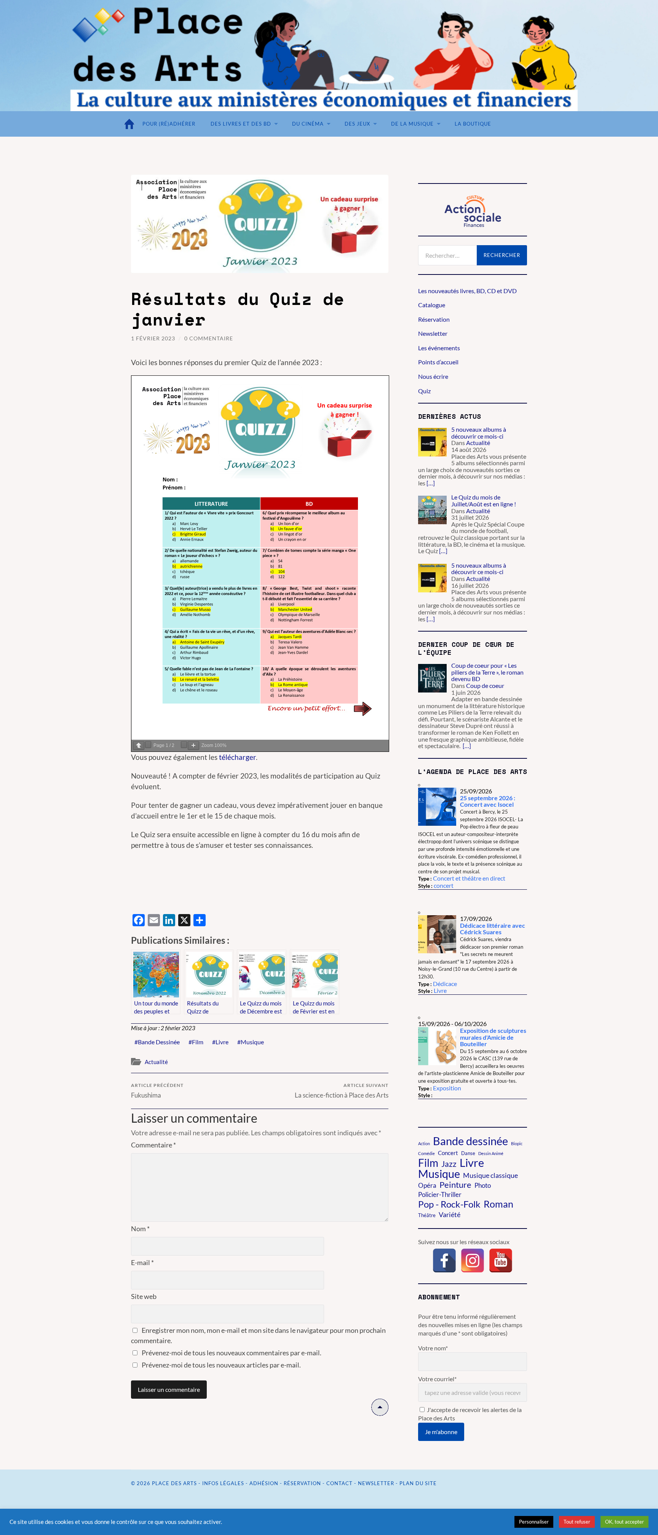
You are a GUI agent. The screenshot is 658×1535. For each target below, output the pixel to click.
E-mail (142, 1262)
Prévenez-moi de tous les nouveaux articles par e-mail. (221, 1365)
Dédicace (445, 983)
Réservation (434, 319)
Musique (252, 1041)
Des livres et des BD (241, 124)
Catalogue (431, 304)
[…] (430, 483)
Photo (482, 1185)
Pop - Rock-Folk (449, 1204)
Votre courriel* (437, 1378)
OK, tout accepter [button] (624, 1522)
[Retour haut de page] (379, 1413)
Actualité (156, 1061)
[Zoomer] (193, 745)
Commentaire (153, 1145)
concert (444, 885)
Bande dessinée (159, 1041)
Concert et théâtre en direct (469, 878)
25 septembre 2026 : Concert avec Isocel (487, 801)
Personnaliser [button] (534, 1522)
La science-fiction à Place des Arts (341, 1090)
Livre (222, 1041)
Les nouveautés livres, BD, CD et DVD (467, 290)
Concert (448, 1152)
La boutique (473, 124)
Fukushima (157, 1090)
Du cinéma (308, 124)
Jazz (449, 1163)
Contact (339, 1483)
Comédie (426, 1153)
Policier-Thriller (440, 1194)
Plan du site (418, 1483)
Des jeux (357, 124)
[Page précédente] (138, 745)
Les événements (439, 347)
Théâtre (427, 1215)
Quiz (424, 390)
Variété (449, 1214)
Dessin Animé (490, 1153)
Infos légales (223, 1483)
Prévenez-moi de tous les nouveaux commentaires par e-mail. (231, 1352)
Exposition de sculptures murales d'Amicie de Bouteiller (493, 1037)
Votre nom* (433, 1348)
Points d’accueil (438, 361)
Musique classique (490, 1175)
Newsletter (432, 333)
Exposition (447, 1087)
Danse (468, 1153)
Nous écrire (433, 376)
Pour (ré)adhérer (168, 124)
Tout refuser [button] (577, 1522)
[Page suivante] (148, 744)
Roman (498, 1203)
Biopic (516, 1143)
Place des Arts (174, 1483)
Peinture (455, 1184)
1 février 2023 (153, 338)
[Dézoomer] (184, 744)
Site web (144, 1296)
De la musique (412, 124)
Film (197, 1041)
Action (424, 1143)
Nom (140, 1228)
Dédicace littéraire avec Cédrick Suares (492, 929)
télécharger (237, 757)
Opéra (427, 1185)
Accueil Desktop (131, 124)
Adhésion (263, 1483)
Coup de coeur (485, 685)
